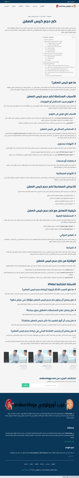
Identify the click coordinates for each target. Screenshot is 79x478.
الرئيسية (53, 464)
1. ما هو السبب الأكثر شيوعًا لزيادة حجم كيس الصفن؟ (58, 65)
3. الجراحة (49, 60)
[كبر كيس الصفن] (15, 356)
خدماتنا (42, 464)
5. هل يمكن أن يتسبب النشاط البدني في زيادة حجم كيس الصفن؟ (60, 72)
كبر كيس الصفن (23, 366)
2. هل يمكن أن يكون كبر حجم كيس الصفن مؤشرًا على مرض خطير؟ (60, 67)
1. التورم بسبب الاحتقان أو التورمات (54, 43)
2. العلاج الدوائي (50, 58)
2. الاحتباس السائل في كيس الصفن (54, 46)
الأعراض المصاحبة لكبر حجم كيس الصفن (53, 53)
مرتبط (48, 74)
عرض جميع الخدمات (69, 441)
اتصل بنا (26, 464)
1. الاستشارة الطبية (51, 57)
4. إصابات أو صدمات (51, 49)
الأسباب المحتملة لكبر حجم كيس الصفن (53, 41)
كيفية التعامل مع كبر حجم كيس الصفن (53, 55)
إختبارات (36, 464)
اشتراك (26, 385)
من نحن (47, 464)
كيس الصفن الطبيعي (46, 366)
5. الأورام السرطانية (51, 51)
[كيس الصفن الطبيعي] (39, 356)
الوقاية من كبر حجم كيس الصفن (51, 62)
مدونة (31, 464)
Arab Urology (35, 343)
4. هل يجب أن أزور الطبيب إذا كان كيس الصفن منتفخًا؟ (58, 70)
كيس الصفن (73, 366)
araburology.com (26, 470)
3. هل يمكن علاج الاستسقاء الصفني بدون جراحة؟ (57, 69)
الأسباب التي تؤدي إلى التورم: (54, 45)
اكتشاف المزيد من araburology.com (54, 75)
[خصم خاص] (66, 6)
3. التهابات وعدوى (50, 48)
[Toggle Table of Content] (72, 37)
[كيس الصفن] (64, 356)
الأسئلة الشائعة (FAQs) (49, 64)
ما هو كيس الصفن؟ (48, 39)
